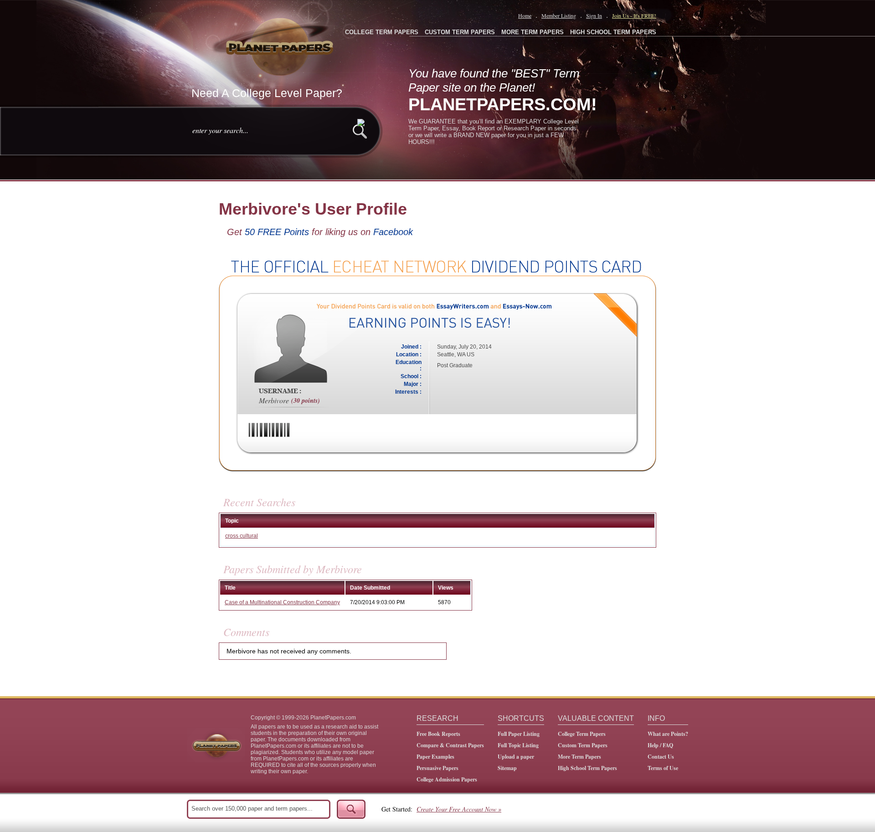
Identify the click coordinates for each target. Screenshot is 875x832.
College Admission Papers (447, 779)
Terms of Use (663, 768)
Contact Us (661, 756)
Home (524, 15)
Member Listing (558, 15)
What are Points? (668, 734)
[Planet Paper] (281, 45)
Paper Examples (435, 756)
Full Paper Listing (519, 734)
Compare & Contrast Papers (450, 745)
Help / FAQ (660, 745)
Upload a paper (516, 756)
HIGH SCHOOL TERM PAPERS (613, 32)
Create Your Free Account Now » (459, 809)
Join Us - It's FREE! (634, 15)
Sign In (594, 15)
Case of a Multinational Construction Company (282, 602)
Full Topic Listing (518, 745)
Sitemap (507, 768)
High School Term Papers (587, 768)
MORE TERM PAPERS (532, 32)
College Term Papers (582, 734)
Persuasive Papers (437, 768)
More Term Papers (579, 756)
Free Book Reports (438, 734)
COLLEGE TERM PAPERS (381, 32)
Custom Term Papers (582, 745)
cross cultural (241, 536)
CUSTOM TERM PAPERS (460, 32)
